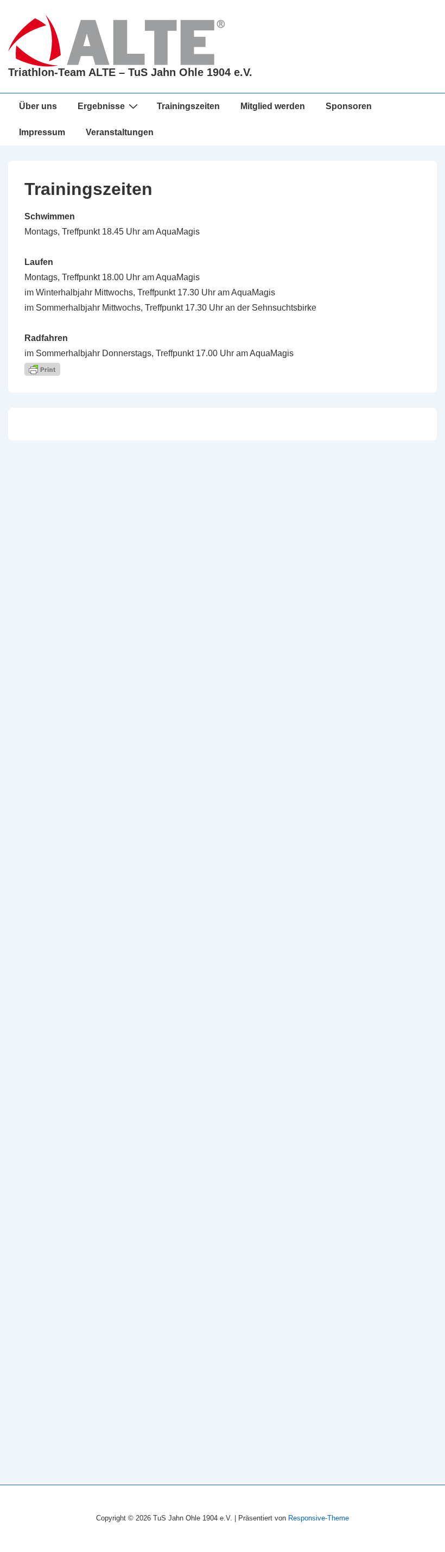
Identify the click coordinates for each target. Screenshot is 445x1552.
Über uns (38, 106)
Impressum (42, 132)
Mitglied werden (272, 106)
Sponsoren (349, 106)
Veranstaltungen (120, 132)
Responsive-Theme (318, 1518)
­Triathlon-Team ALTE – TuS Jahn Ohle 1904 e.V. (130, 72)
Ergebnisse (101, 106)
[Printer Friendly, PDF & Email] (42, 368)
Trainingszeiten (188, 106)
